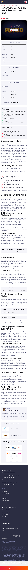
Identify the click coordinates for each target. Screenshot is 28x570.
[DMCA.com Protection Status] (4, 538)
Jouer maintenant (15, 30)
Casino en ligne (4, 5)
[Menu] (25, 2)
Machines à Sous (11, 5)
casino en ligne (4, 154)
